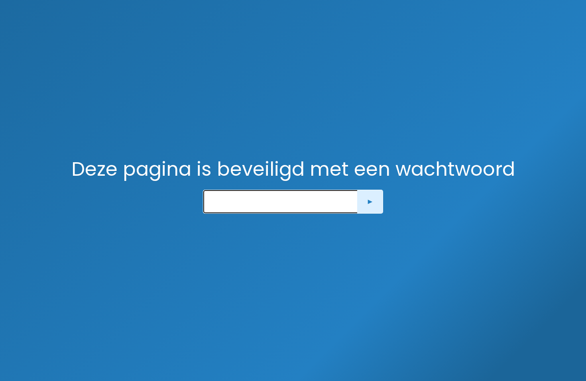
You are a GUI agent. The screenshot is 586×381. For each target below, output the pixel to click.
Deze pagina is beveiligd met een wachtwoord (293, 169)
